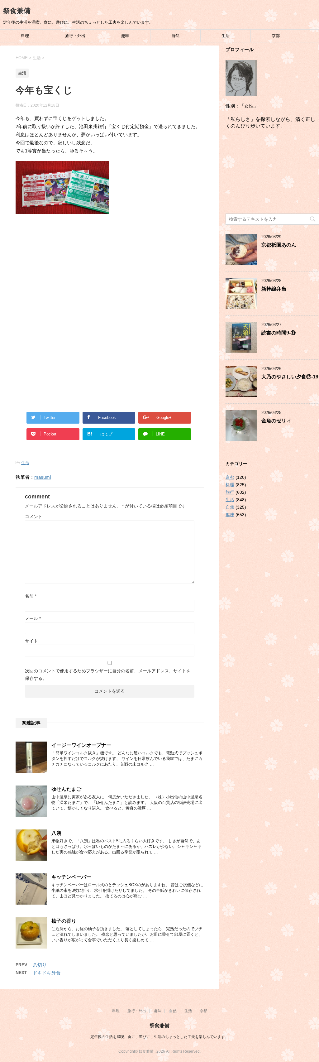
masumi (42, 477)
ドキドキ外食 (47, 972)
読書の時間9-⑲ (278, 332)
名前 (30, 595)
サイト (31, 640)
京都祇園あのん (278, 244)
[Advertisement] (110, 270)
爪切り (40, 965)
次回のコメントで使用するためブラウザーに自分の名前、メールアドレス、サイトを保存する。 (108, 674)
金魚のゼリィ (276, 420)
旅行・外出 (75, 35)
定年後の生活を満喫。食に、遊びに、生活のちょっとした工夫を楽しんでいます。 (159, 1037)
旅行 (230, 492)
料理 (25, 35)
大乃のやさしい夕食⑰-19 (289, 376)
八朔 (56, 833)
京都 (276, 35)
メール (33, 618)
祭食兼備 (17, 11)
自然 (175, 35)
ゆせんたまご (66, 789)
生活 (225, 35)
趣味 (125, 35)
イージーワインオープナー (81, 745)
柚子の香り (63, 921)
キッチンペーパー (71, 877)
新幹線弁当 (273, 288)
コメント (33, 516)
